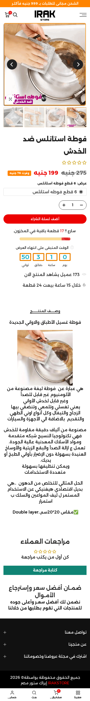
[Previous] (78, 64)
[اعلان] (45, 3)
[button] (74, 162)
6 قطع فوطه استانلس (55, 191)
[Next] (12, 64)
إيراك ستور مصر (34, 683)
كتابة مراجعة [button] (45, 570)
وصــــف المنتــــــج (45, 311)
